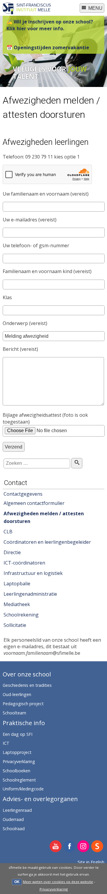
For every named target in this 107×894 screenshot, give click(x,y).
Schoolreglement (19, 780)
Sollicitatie (15, 625)
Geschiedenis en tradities (27, 685)
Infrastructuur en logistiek (33, 573)
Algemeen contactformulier (34, 503)
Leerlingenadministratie (30, 594)
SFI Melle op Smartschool (97, 846)
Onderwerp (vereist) (25, 323)
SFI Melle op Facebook (70, 846)
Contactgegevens (23, 494)
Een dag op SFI (17, 734)
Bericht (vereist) (20, 349)
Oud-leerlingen (17, 694)
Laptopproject (17, 752)
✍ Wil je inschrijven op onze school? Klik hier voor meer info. (50, 24)
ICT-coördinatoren (24, 562)
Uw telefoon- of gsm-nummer (36, 245)
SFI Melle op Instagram (83, 846)
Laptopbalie (17, 583)
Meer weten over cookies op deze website (58, 881)
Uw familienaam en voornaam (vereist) (46, 194)
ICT (6, 743)
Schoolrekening (21, 614)
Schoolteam (14, 713)
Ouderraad (13, 819)
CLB (8, 531)
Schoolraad (14, 828)
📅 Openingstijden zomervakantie (48, 47)
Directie (12, 552)
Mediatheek (17, 604)
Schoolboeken (16, 770)
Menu (95, 8)
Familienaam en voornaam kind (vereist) (47, 271)
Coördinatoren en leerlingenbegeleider (47, 542)
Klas (7, 297)
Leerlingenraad (17, 810)
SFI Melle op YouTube (56, 846)
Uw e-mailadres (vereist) (29, 219)
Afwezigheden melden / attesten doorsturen (44, 517)
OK (17, 882)
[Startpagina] (8, 12)
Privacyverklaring (54, 889)
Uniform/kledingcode (23, 789)
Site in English (91, 862)
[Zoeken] (76, 463)
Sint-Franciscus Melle (33, 7)
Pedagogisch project (23, 703)
